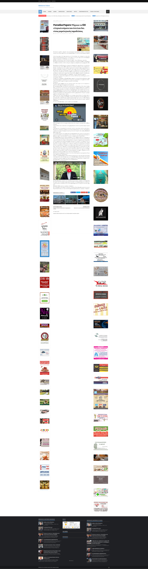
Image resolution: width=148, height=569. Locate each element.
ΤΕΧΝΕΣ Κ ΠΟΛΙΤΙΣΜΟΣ (94, 11)
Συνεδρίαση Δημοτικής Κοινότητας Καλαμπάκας (52, 15)
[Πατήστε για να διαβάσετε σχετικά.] (44, 50)
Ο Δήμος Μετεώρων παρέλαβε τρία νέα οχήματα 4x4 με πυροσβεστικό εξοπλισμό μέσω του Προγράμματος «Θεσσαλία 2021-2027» (100, 542)
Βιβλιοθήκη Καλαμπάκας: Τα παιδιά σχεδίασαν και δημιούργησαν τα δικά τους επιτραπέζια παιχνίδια (100, 15)
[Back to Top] (109, 567)
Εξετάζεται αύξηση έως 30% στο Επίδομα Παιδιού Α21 (83, 202)
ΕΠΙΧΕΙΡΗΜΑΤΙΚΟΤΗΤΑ (83, 11)
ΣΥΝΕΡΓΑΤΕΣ (54, 1)
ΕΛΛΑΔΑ (49, 11)
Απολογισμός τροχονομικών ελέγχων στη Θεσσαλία (52, 544)
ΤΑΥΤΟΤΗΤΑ (43, 1)
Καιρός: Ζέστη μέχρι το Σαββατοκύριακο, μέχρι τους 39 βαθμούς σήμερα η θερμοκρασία (71, 201)
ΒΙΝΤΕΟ (75, 11)
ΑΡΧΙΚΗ (39, 1)
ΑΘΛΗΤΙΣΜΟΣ (69, 11)
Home (54, 20)
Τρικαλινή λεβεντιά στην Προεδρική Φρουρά (99, 558)
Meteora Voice (44, 6)
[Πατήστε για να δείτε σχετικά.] (44, 343)
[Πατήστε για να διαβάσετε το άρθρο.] (101, 421)
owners (57, 567)
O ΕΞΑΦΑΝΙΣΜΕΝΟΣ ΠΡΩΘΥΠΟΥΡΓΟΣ (51, 539)
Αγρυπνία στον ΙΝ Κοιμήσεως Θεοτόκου (72, 15)
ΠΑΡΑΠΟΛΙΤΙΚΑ (62, 11)
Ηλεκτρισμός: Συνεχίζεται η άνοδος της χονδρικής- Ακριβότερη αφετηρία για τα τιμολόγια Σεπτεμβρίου (58, 200)
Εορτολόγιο (71, 560)
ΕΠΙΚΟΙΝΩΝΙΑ (48, 1)
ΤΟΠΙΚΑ (44, 11)
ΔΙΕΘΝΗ (54, 11)
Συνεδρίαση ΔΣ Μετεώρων (48, 527)
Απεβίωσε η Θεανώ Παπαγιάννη (49, 522)
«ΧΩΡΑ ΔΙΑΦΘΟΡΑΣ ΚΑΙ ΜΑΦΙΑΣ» (98, 548)
